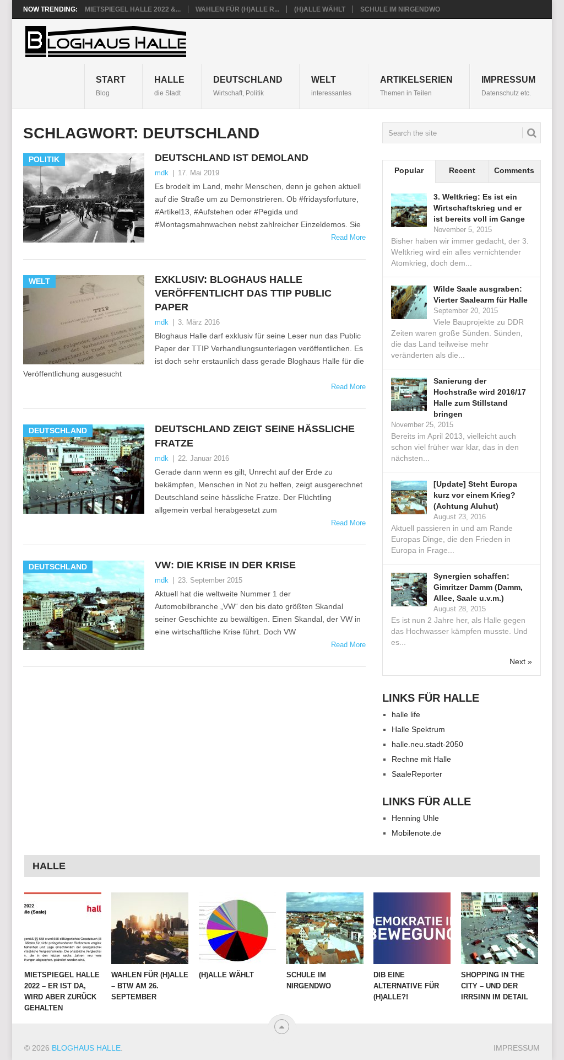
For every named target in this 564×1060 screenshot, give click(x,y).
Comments (514, 170)
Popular (409, 170)
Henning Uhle (415, 818)
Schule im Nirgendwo (400, 9)
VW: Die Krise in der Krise (225, 565)
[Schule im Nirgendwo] (325, 928)
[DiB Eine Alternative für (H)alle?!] (412, 928)
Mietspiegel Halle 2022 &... (133, 9)
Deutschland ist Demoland (231, 157)
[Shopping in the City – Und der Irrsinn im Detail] (499, 928)
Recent (462, 170)
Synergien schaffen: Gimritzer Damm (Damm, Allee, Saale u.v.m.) (478, 587)
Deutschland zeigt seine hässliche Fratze (255, 435)
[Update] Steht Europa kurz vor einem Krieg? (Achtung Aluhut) (475, 495)
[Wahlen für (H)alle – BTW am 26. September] (149, 928)
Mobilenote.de (416, 832)
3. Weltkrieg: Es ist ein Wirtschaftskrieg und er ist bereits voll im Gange (479, 207)
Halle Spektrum (418, 729)
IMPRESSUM (508, 85)
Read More (348, 237)
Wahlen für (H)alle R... (237, 9)
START (111, 85)
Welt (331, 85)
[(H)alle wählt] (237, 928)
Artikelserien (416, 85)
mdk (162, 173)
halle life (406, 714)
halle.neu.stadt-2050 (427, 744)
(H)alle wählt (319, 9)
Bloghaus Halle (86, 1047)
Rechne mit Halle (421, 759)
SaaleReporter (417, 774)
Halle (169, 85)
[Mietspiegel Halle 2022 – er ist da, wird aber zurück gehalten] (62, 928)
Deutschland (248, 85)
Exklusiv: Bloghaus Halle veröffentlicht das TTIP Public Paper (243, 293)
